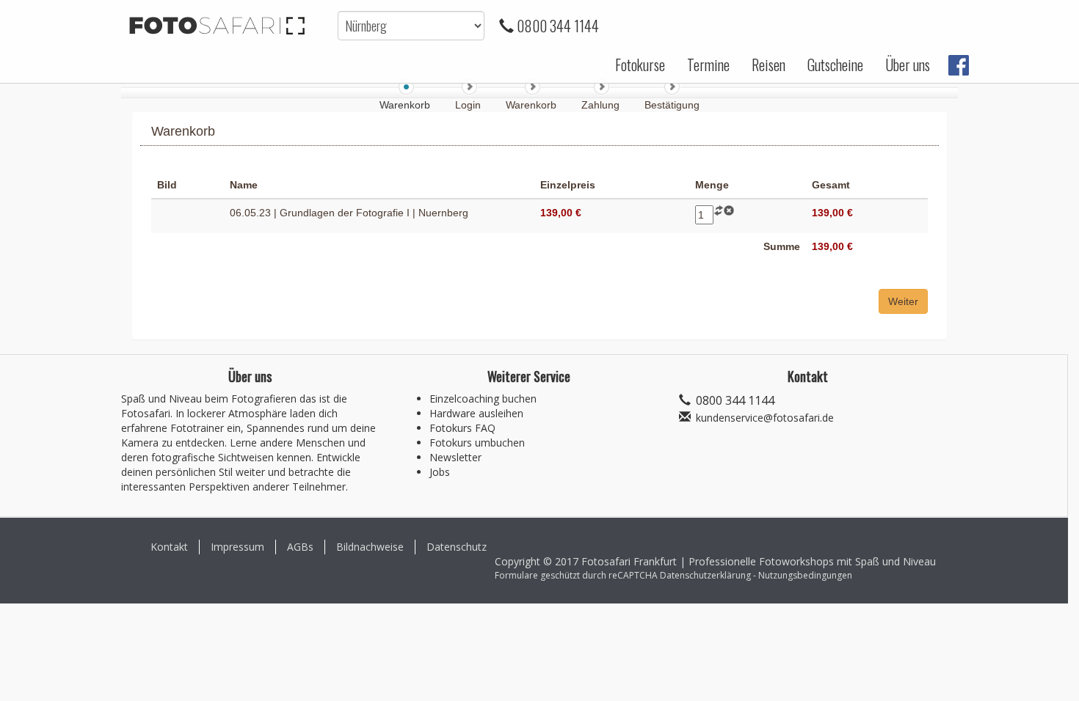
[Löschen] (729, 213)
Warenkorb (532, 105)
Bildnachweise (370, 547)
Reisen (768, 65)
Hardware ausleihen (476, 413)
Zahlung (601, 105)
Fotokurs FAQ (462, 428)
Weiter (903, 301)
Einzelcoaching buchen (483, 398)
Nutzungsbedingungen (805, 575)
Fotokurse (640, 65)
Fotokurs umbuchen (477, 442)
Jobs (439, 472)
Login (469, 105)
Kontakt (169, 547)
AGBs (300, 547)
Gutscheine (835, 65)
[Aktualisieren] (718, 213)
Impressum (237, 547)
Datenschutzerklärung (705, 575)
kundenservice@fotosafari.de (765, 418)
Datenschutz (456, 547)
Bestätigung (672, 105)
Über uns (907, 65)
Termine (708, 65)
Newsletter (455, 457)
